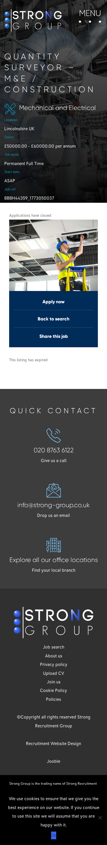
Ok (53, 835)
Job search (53, 647)
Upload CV (53, 673)
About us (53, 656)
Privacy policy (53, 664)
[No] (100, 817)
